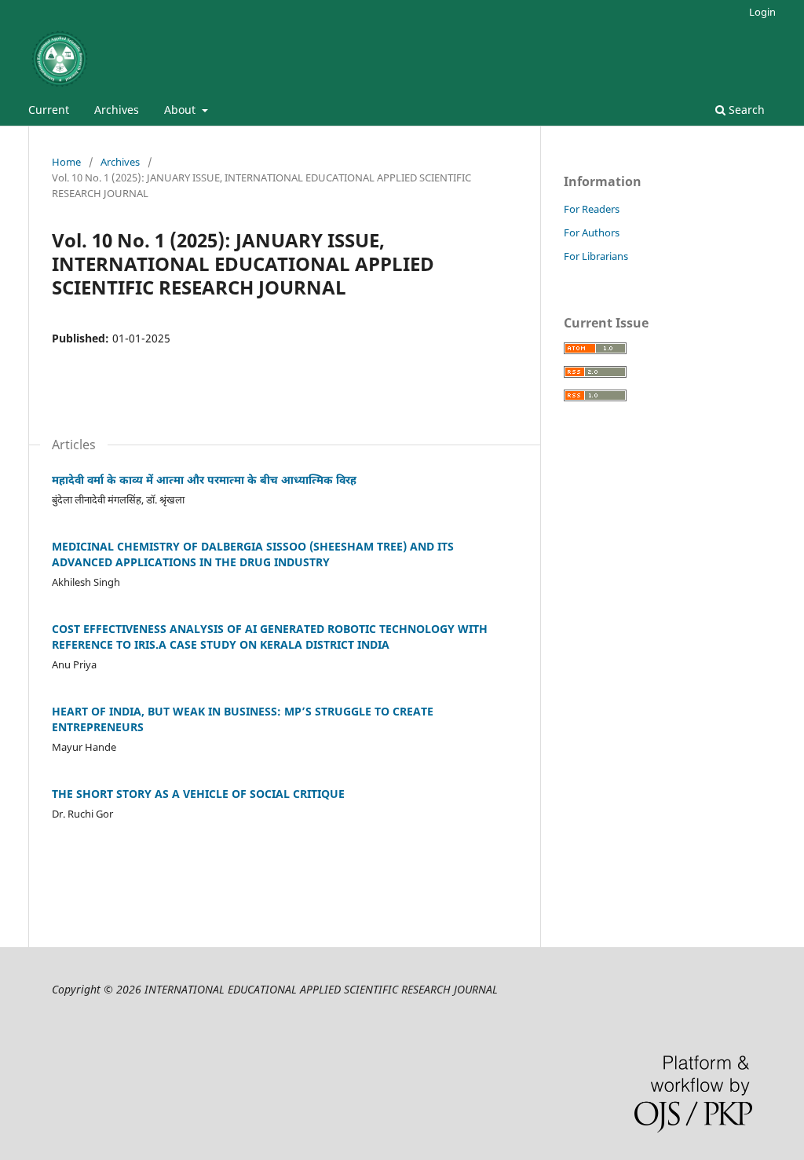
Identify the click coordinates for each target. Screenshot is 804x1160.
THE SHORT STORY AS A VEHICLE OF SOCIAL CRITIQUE (198, 793)
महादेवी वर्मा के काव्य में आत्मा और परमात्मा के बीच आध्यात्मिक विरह (204, 479)
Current (48, 109)
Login (762, 12)
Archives (116, 109)
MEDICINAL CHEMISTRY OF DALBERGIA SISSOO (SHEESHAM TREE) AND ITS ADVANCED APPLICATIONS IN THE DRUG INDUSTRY (253, 554)
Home (66, 162)
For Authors (591, 232)
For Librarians (596, 256)
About (181, 109)
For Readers (591, 209)
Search (745, 109)
